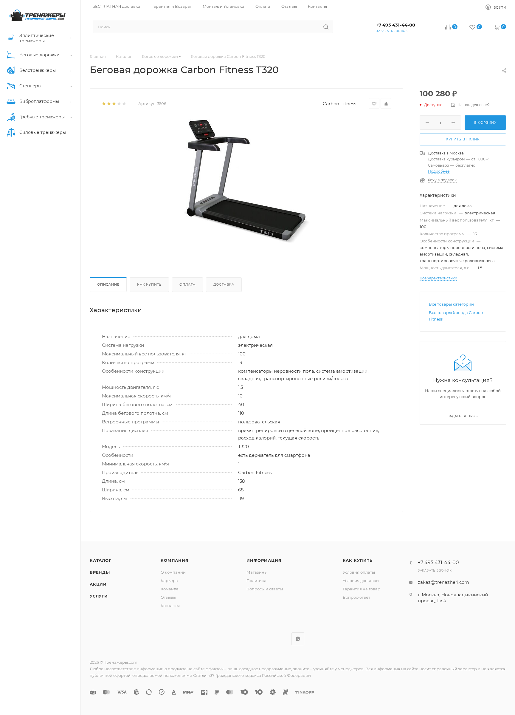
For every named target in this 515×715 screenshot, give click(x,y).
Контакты (170, 605)
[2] (108, 103)
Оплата (187, 284)
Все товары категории (451, 304)
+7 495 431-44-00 (395, 25)
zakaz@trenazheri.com (443, 582)
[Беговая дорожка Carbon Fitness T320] (246, 181)
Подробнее (438, 171)
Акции (98, 584)
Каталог (100, 560)
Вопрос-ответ (356, 597)
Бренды (100, 572)
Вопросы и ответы (264, 588)
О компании (173, 572)
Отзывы (168, 597)
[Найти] (326, 27)
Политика (256, 580)
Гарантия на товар (361, 588)
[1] (103, 103)
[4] (118, 103)
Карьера (169, 580)
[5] (123, 103)
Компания (174, 560)
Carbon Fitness (339, 103)
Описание (108, 284)
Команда (170, 588)
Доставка (223, 284)
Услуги (99, 596)
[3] (113, 103)
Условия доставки (361, 580)
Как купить (149, 284)
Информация (263, 560)
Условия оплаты (359, 572)
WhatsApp (297, 638)
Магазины (256, 572)
